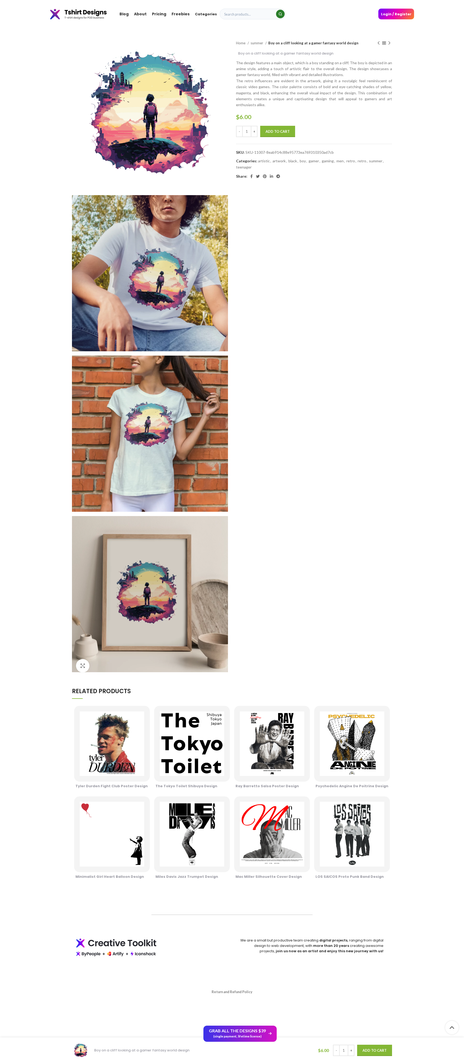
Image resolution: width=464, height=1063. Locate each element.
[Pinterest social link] (264, 176)
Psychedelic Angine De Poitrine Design (352, 786)
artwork (279, 161)
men (340, 161)
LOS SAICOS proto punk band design (350, 876)
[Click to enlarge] (82, 665)
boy (303, 161)
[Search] (280, 14)
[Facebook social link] (251, 176)
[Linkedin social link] (271, 176)
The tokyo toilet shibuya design (186, 786)
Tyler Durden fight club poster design (111, 786)
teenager (244, 167)
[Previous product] (378, 43)
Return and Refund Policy (232, 992)
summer (257, 43)
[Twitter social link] (257, 176)
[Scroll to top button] (452, 1027)
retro (350, 161)
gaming (328, 161)
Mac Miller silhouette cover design (268, 876)
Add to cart (278, 131)
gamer (314, 161)
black (292, 161)
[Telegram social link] (278, 176)
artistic (264, 161)
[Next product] (389, 43)
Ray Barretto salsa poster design (267, 786)
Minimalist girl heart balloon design (109, 876)
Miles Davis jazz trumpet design (186, 876)
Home (241, 43)
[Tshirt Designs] (83, 14)
